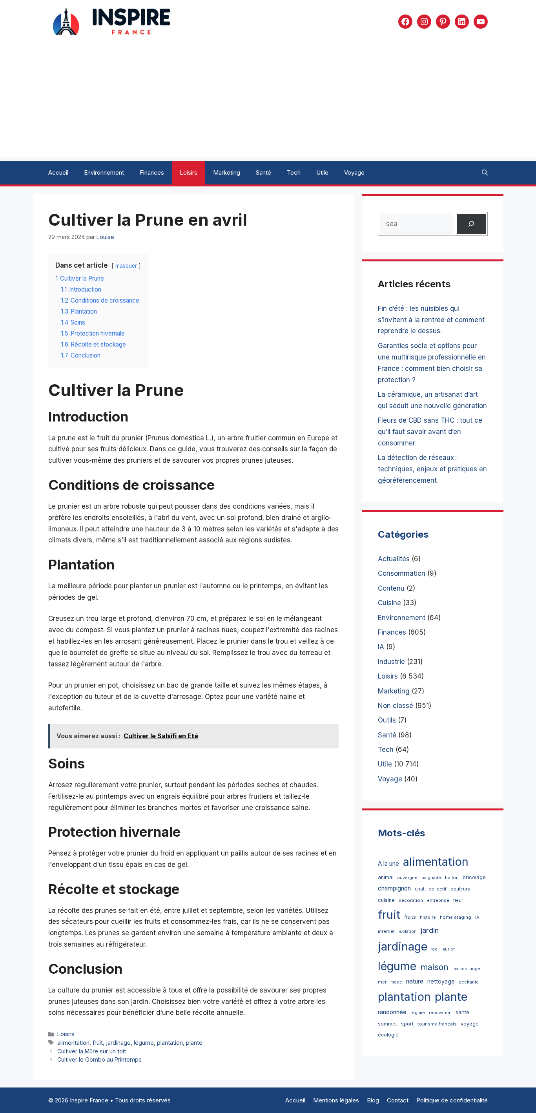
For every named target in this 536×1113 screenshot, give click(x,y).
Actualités (394, 559)
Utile (322, 172)
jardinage (118, 1042)
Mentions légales (336, 1100)
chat (420, 889)
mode (396, 982)
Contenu (391, 588)
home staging (455, 917)
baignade (431, 877)
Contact (397, 1100)
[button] (485, 172)
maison (434, 967)
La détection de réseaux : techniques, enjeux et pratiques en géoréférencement (432, 469)
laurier (448, 949)
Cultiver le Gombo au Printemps (99, 1059)
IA (381, 647)
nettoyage (441, 981)
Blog (373, 1100)
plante (194, 1042)
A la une (388, 863)
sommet (387, 1023)
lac (434, 949)
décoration (411, 900)
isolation (408, 931)
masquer (126, 266)
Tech (294, 172)
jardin (430, 930)
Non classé (395, 706)
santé (462, 1012)
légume (144, 1042)
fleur (458, 900)
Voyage (354, 172)
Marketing (226, 172)
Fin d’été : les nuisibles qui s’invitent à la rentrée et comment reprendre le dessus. (431, 320)
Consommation (401, 573)
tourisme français (437, 1024)
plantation (170, 1042)
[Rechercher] (471, 224)
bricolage (474, 877)
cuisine (386, 900)
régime (417, 1012)
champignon (394, 888)
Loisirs (188, 172)
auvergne (407, 877)
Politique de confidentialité (452, 1100)
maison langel (466, 968)
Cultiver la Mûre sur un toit (91, 1051)
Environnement (104, 172)
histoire (428, 917)
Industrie (391, 662)
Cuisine (389, 603)
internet (386, 931)
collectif (437, 889)
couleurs (460, 889)
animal (386, 877)
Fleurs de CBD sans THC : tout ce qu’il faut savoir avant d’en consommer (430, 431)
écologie (388, 1035)
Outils (387, 720)
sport (407, 1024)
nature (414, 981)
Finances (152, 172)
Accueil (58, 172)
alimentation (73, 1042)
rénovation (440, 1012)
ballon (452, 877)
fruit (98, 1042)
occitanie (469, 982)
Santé (263, 172)
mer (382, 982)
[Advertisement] (268, 102)
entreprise (438, 900)
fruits (410, 917)
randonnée (392, 1012)
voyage (470, 1024)
